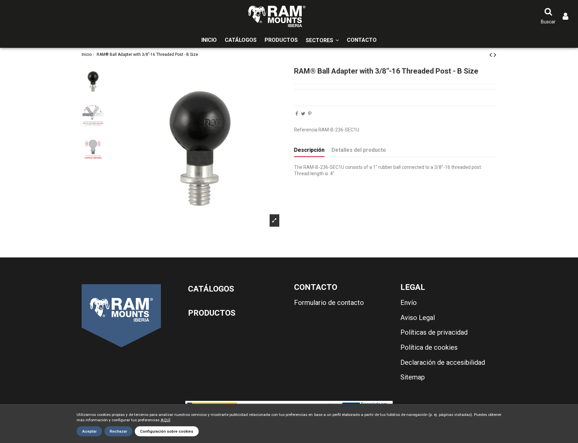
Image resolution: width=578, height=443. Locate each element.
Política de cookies (429, 347)
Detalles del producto (358, 150)
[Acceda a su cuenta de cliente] (565, 16)
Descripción (309, 150)
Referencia (305, 129)
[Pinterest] (309, 113)
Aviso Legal (417, 318)
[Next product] (495, 55)
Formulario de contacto (329, 303)
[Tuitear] (303, 113)
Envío (408, 303)
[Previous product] (491, 55)
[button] (322, 40)
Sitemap (412, 377)
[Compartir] (296, 113)
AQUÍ (165, 420)
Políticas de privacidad (434, 332)
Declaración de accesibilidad (442, 362)
